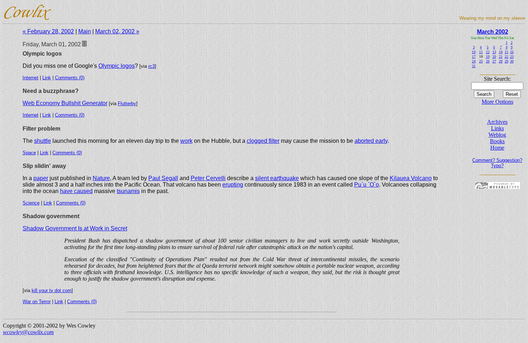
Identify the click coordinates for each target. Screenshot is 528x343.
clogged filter (263, 141)
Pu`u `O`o (366, 185)
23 (512, 56)
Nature (101, 178)
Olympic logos (116, 66)
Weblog (497, 135)
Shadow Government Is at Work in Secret (75, 228)
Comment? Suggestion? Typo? (497, 163)
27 (494, 61)
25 (481, 61)
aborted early (371, 141)
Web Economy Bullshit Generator (65, 103)
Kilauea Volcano (411, 178)
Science (31, 203)
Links (497, 128)
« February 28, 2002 (48, 31)
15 (506, 52)
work (186, 141)
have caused (76, 191)
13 (494, 52)
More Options (497, 102)
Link (46, 77)
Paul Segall (163, 178)
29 (506, 61)
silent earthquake (277, 178)
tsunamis (128, 191)
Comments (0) (69, 77)
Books (497, 141)
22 (506, 56)
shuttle (42, 141)
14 (500, 52)
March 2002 (492, 32)
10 (474, 52)
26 (488, 61)
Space (29, 152)
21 (500, 56)
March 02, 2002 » (117, 31)
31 (474, 66)
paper (40, 178)
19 (488, 56)
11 (481, 52)
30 (512, 61)
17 (474, 56)
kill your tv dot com (51, 290)
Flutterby (127, 103)
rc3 (151, 66)
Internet (30, 77)
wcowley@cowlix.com (28, 332)
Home (497, 148)
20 (494, 56)
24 (474, 61)
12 (488, 52)
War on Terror (37, 301)
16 (512, 52)
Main (84, 31)
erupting (232, 185)
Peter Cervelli (208, 178)
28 (500, 61)
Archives (497, 122)
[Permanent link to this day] (84, 44)
